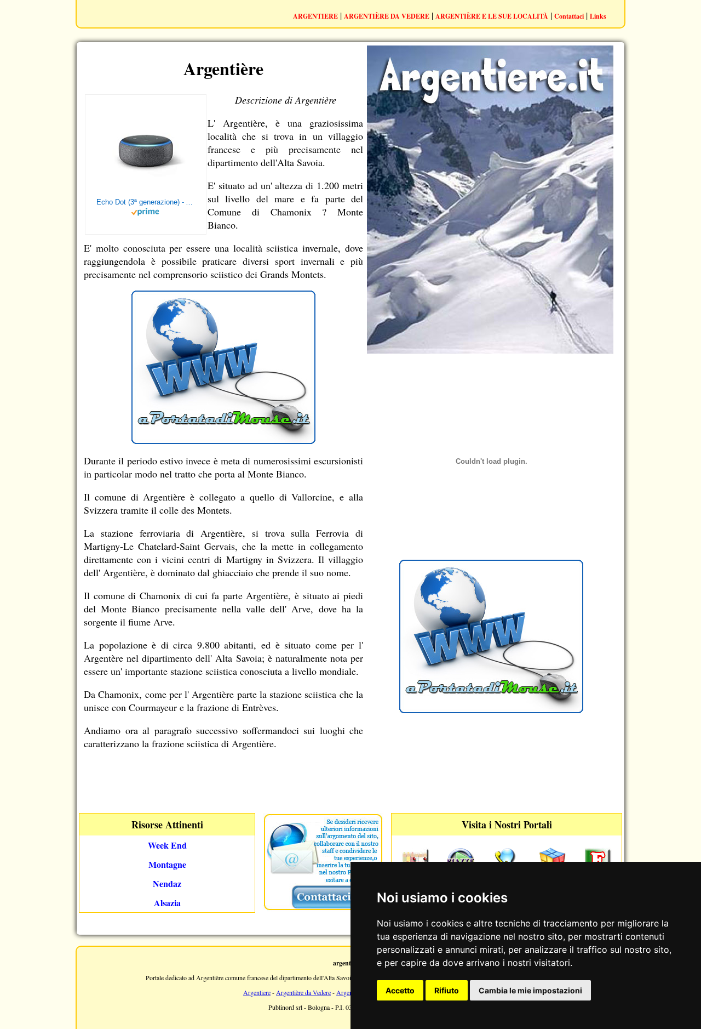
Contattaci (569, 16)
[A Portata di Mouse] (223, 440)
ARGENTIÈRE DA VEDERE (386, 16)
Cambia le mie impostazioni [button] (530, 990)
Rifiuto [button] (446, 990)
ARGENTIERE (315, 16)
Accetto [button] (400, 990)
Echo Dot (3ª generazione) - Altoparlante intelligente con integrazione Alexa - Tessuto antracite (145, 202)
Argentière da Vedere (303, 992)
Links (598, 16)
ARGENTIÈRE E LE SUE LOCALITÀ (491, 16)
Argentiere (257, 992)
